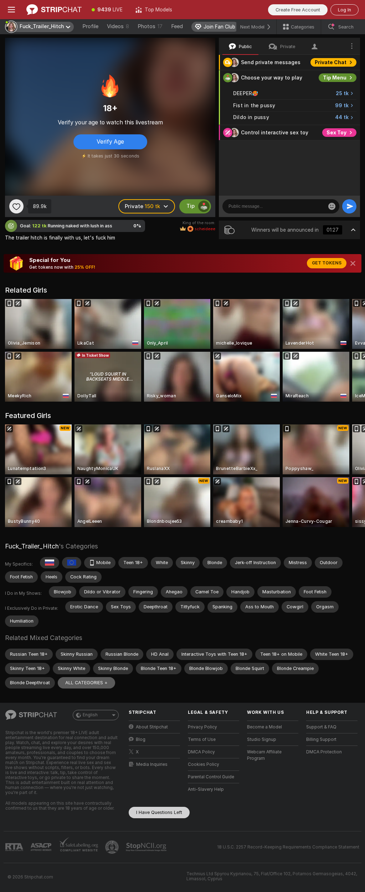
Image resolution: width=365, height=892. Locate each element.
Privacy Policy (202, 727)
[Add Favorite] (16, 206)
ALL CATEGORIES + (86, 682)
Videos (118, 26)
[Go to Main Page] (54, 9)
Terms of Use (202, 739)
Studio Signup (261, 739)
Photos (150, 26)
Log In (344, 9)
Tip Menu (334, 78)
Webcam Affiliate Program (264, 755)
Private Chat (330, 62)
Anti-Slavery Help (206, 789)
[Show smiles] (332, 206)
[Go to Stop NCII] (147, 847)
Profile (90, 26)
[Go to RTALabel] (15, 847)
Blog (140, 739)
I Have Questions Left (159, 812)
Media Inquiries (152, 764)
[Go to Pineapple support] (112, 847)
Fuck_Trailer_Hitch (32, 546)
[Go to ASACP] (41, 847)
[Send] (349, 206)
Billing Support (321, 739)
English (90, 714)
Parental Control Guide (211, 776)
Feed (177, 26)
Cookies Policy (203, 764)
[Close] (352, 263)
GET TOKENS (326, 263)
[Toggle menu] (11, 9)
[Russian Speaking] (49, 562)
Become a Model (264, 727)
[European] (71, 562)
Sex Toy (336, 132)
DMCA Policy (201, 751)
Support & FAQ (321, 727)
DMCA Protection (324, 751)
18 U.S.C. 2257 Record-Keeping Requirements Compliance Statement (288, 847)
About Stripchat (152, 727)
